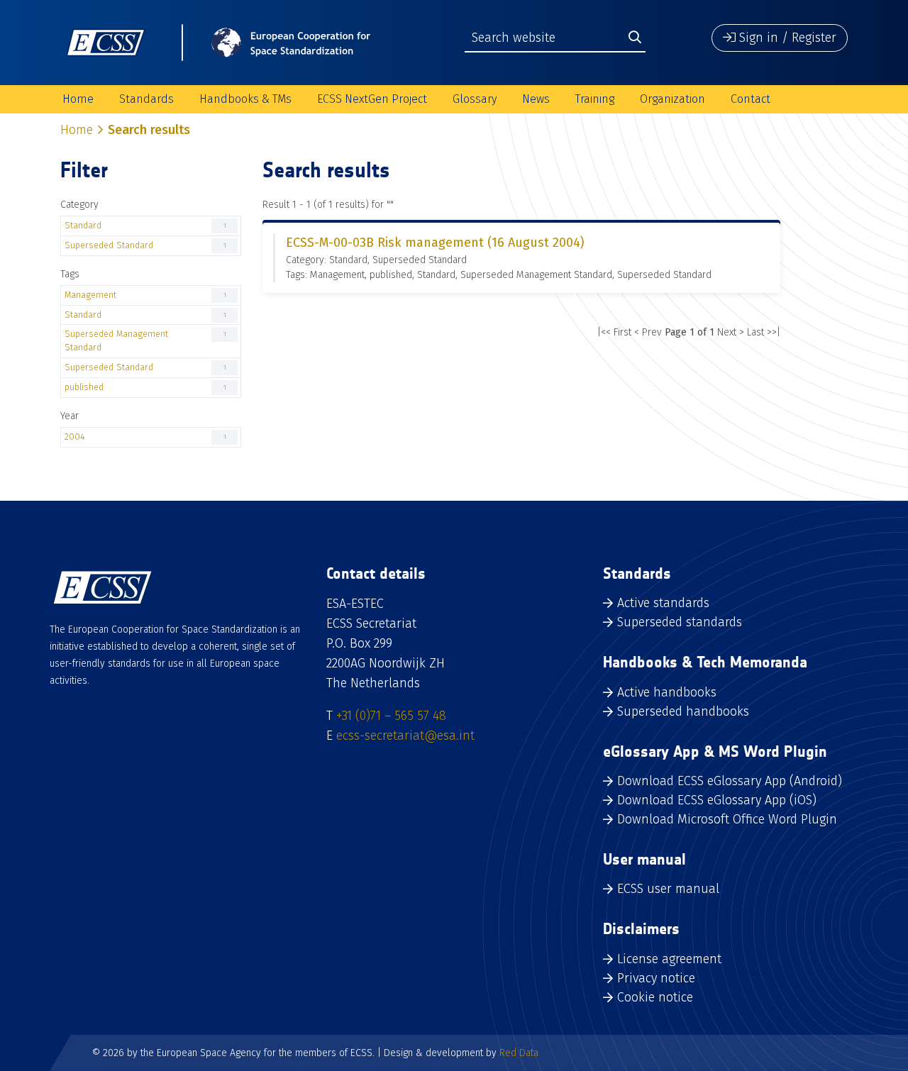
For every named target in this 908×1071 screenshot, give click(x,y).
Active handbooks (666, 692)
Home (78, 99)
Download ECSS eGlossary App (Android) (729, 781)
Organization (672, 99)
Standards (146, 99)
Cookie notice (655, 997)
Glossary (475, 99)
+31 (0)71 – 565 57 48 (391, 715)
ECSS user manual (668, 889)
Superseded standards (679, 622)
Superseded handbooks (683, 711)
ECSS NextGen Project (372, 99)
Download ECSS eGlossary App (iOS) (716, 800)
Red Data (518, 1053)
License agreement (669, 959)
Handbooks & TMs (245, 99)
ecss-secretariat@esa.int (405, 735)
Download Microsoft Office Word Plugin (727, 819)
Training (594, 99)
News (536, 99)
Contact (750, 99)
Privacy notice (656, 978)
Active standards (663, 603)
